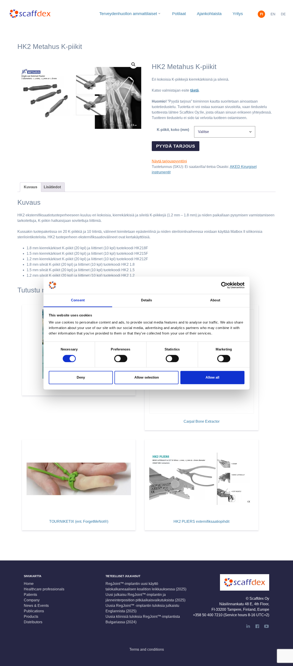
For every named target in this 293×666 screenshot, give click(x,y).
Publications (34, 611)
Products (31, 616)
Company (32, 600)
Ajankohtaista (209, 13)
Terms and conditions (146, 649)
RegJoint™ (130, 40)
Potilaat (179, 13)
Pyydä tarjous (175, 146)
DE (283, 14)
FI (261, 14)
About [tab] (215, 300)
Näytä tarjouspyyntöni (169, 161)
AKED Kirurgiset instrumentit (133, 29)
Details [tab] (146, 300)
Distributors (33, 622)
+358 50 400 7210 (207, 615)
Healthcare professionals (44, 589)
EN (273, 14)
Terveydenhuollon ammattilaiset (128, 13)
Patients (30, 595)
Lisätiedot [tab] (52, 187)
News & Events (36, 606)
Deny (81, 377)
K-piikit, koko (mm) (173, 130)
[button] (133, 64)
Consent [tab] (78, 300)
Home (29, 584)
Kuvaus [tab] (30, 187)
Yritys (238, 13)
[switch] (120, 358)
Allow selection (146, 377)
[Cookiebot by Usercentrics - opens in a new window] (224, 285)
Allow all (212, 377)
